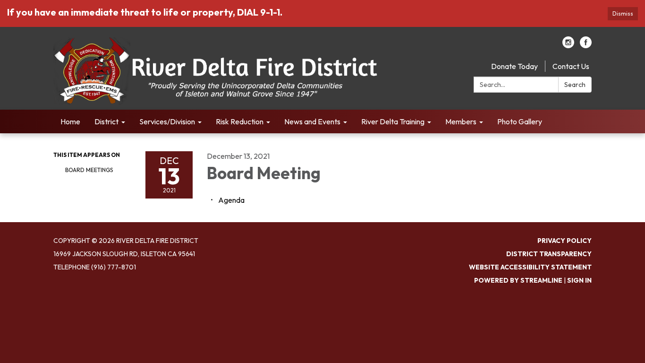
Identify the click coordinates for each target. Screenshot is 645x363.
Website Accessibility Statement (530, 267)
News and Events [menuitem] (312, 121)
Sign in (579, 280)
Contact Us (570, 66)
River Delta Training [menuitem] (392, 121)
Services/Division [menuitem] (167, 121)
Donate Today (514, 66)
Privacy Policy (564, 240)
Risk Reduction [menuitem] (239, 121)
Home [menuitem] (70, 121)
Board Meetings (89, 169)
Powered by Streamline (518, 280)
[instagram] (568, 45)
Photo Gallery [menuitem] (519, 121)
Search (575, 84)
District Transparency (549, 254)
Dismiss (622, 13)
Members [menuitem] (460, 121)
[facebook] (586, 45)
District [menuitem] (106, 121)
